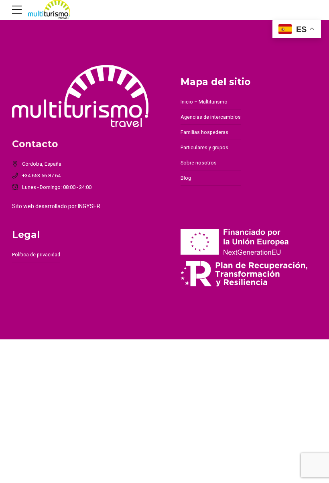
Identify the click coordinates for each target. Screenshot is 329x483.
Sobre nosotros (199, 163)
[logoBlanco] (80, 96)
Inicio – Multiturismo (204, 102)
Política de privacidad (36, 255)
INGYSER (89, 206)
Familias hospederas (204, 132)
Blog (186, 178)
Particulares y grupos (204, 147)
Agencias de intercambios (211, 117)
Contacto (35, 144)
